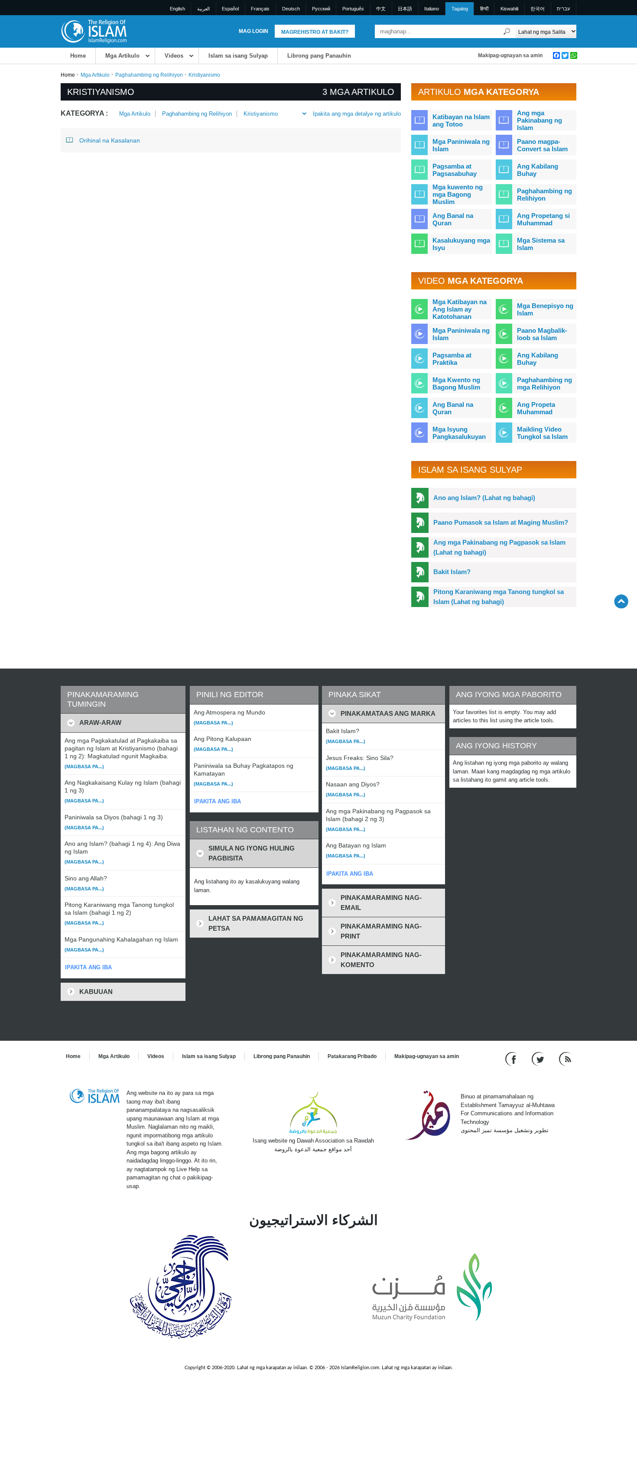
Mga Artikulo (122, 55)
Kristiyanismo (261, 113)
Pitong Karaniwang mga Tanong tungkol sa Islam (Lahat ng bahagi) (498, 596)
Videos (174, 55)
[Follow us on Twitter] (539, 1058)
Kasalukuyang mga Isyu (461, 244)
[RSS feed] (565, 1058)
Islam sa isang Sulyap (238, 55)
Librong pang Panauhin (319, 55)
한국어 (537, 8)
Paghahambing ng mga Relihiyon (544, 383)
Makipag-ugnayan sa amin (510, 55)
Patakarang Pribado (352, 1056)
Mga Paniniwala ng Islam (461, 145)
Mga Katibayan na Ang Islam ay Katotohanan (459, 309)
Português (353, 8)
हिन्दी (484, 8)
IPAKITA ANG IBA (88, 967)
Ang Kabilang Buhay (537, 169)
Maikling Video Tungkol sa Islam (542, 432)
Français (260, 8)
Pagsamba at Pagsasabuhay (454, 169)
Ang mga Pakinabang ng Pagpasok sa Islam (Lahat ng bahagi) (499, 547)
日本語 (405, 8)
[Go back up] (621, 601)
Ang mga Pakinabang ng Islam (539, 120)
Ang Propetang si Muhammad (543, 219)
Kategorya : (84, 113)
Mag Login (253, 31)
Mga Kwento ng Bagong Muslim (456, 383)
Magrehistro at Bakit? (314, 32)
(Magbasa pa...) (84, 766)
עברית (563, 8)
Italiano (431, 8)
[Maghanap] (507, 31)
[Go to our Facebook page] (512, 1058)
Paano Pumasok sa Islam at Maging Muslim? (500, 522)
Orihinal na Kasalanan (109, 140)
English (177, 8)
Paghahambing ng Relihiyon (149, 75)
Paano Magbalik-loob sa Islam (542, 334)
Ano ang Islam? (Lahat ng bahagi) (484, 497)
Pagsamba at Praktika (451, 358)
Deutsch (291, 8)
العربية (203, 8)
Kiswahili (509, 8)
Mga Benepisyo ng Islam (545, 309)
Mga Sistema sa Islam (541, 244)
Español (230, 8)
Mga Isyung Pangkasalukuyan (459, 432)
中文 (381, 8)
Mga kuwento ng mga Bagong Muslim (457, 194)
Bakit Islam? (452, 571)
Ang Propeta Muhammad (536, 408)
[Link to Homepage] (94, 31)
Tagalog (460, 8)
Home (78, 55)
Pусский (321, 8)
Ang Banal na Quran (452, 219)
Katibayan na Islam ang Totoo (461, 120)
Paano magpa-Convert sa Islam (542, 145)
